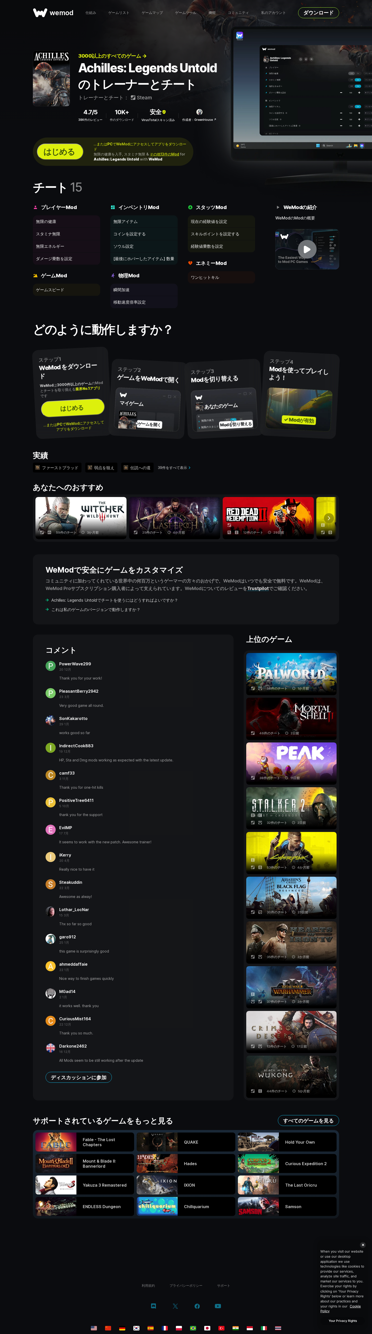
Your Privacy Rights (343, 1321)
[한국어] (136, 1328)
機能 (212, 12)
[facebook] (197, 1307)
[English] (94, 1328)
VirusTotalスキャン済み (158, 120)
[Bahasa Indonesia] (250, 1328)
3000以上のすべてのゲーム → (112, 56)
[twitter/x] (175, 1306)
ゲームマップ (152, 12)
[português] (193, 1328)
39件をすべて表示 (172, 467)
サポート (223, 1285)
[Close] (363, 1245)
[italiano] (264, 1328)
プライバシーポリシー (186, 1285)
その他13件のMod (164, 154)
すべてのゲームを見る (308, 1121)
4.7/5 (90, 112)
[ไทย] (278, 1328)
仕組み (91, 12)
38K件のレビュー (90, 120)
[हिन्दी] (236, 1328)
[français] (165, 1328)
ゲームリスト (119, 12)
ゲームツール (185, 12)
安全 (155, 112)
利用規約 (148, 1285)
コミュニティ (238, 12)
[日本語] (207, 1328)
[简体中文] (108, 1328)
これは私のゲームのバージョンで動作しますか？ (95, 609)
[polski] (179, 1328)
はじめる (59, 151)
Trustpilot (258, 588)
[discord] (153, 1306)
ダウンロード (318, 13)
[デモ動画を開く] (307, 249)
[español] (151, 1328)
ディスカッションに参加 (79, 1077)
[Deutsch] (122, 1328)
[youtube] (218, 1306)
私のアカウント (273, 12)
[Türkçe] (221, 1328)
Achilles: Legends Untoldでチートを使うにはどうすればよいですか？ (114, 600)
